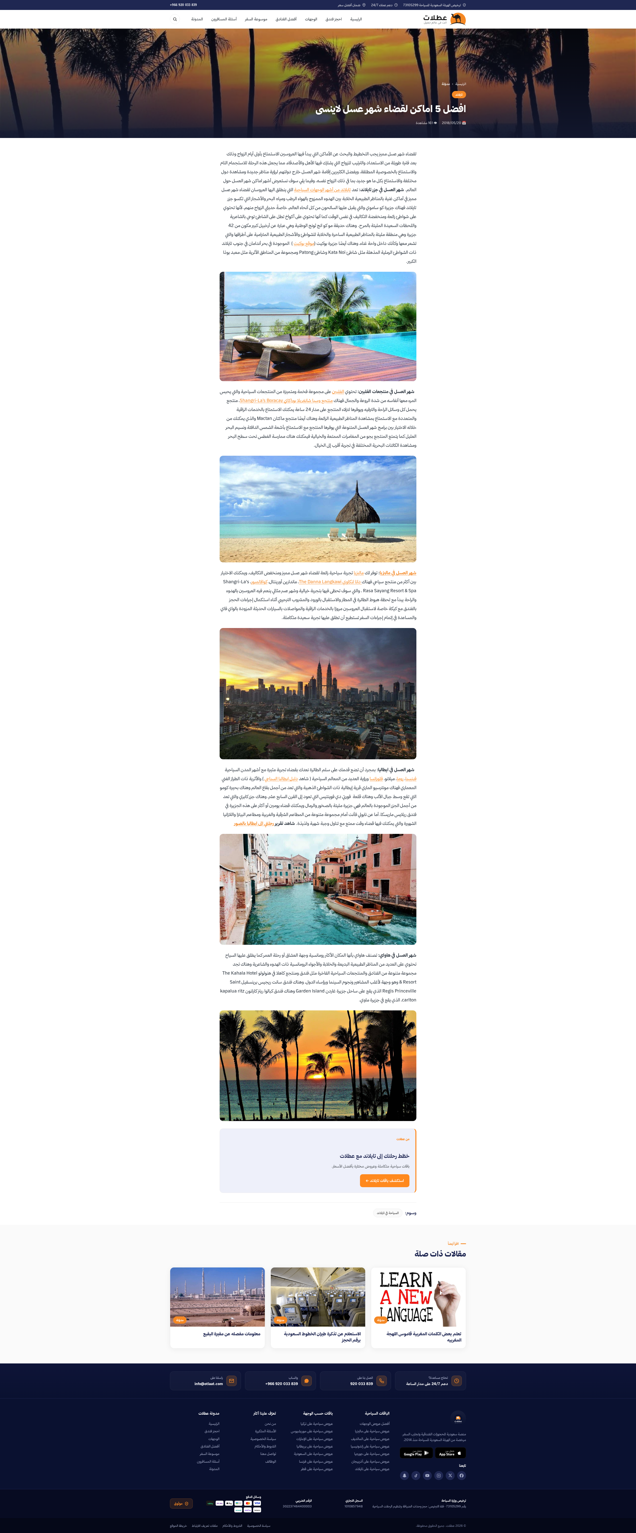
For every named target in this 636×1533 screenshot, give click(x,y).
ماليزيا (359, 573)
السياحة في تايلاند (388, 1213)
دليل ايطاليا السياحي (281, 778)
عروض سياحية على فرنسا (316, 1461)
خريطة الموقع (178, 1526)
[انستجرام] (438, 1475)
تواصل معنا (268, 1453)
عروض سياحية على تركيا (317, 1423)
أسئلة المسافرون (224, 19)
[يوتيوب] (427, 1475)
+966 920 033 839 (183, 5)
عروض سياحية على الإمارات (314, 1439)
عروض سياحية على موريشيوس (312, 1431)
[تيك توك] (415, 1475)
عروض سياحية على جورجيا (372, 1453)
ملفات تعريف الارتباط (205, 1526)
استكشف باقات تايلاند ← (384, 1180)
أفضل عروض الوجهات (375, 1423)
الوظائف (270, 1461)
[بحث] (175, 19)
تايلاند (459, 94)
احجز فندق (334, 19)
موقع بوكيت (304, 243)
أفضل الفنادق (286, 19)
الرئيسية (356, 19)
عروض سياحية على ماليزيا (372, 1431)
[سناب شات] (404, 1475)
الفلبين (338, 391)
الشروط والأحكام (265, 1446)
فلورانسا (376, 778)
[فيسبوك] (461, 1475)
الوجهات (311, 19)
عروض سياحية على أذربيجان (371, 1461)
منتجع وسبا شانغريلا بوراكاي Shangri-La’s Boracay (286, 400)
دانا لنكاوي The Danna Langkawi (330, 582)
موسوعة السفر (256, 19)
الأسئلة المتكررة (265, 1431)
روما (400, 778)
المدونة (197, 19)
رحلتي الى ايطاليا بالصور (254, 823)
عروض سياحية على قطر (317, 1469)
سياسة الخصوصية (263, 1439)
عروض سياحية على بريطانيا (315, 1446)
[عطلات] (445, 19)
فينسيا (410, 778)
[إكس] (450, 1475)
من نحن (270, 1423)
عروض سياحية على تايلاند (372, 1469)
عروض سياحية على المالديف (370, 1439)
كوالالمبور (259, 582)
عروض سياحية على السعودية (313, 1453)
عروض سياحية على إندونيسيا (370, 1446)
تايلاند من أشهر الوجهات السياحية (322, 189)
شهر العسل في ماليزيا (398, 573)
